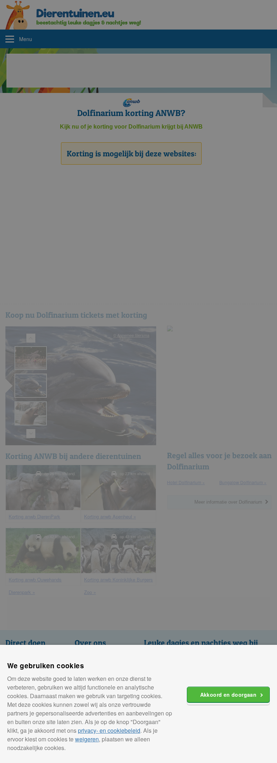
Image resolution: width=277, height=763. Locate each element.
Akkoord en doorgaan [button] (228, 694)
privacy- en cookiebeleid (109, 730)
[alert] (138, 381)
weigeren (87, 739)
